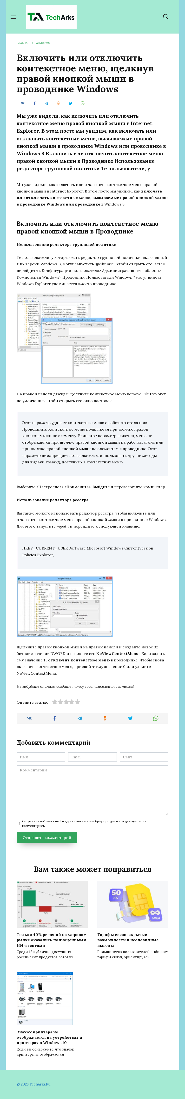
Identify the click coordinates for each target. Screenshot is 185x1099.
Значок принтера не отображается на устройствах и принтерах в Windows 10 (49, 1037)
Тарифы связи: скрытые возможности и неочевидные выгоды (128, 940)
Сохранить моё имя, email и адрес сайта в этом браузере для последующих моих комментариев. (84, 823)
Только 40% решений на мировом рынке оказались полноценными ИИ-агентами (52, 940)
